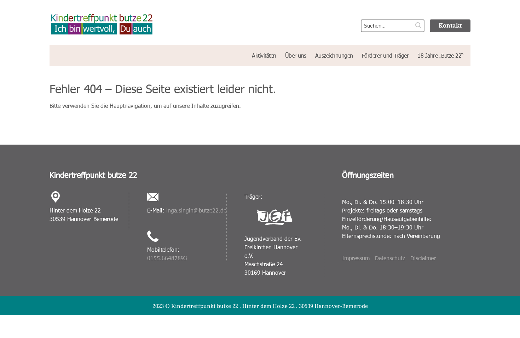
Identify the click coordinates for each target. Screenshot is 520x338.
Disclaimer (423, 258)
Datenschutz (390, 258)
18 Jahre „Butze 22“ (440, 55)
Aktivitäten (264, 55)
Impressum (356, 258)
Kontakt (450, 25)
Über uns (295, 55)
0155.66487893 (167, 258)
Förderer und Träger (385, 55)
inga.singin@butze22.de (196, 210)
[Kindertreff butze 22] (150, 21)
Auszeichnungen (334, 55)
